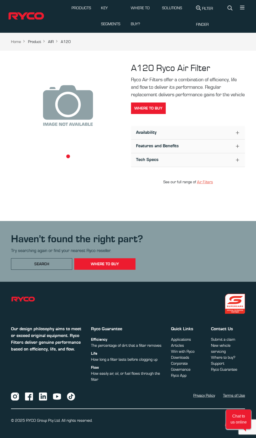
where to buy (105, 264)
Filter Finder (204, 16)
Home (16, 42)
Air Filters (205, 182)
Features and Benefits (157, 146)
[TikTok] (71, 396)
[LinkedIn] (43, 396)
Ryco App (178, 376)
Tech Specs (147, 160)
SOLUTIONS (172, 8)
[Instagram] (15, 396)
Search (41, 264)
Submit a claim (223, 340)
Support (217, 364)
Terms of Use (234, 396)
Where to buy (148, 108)
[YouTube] (57, 396)
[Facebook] (29, 396)
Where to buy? (223, 358)
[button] (242, 8)
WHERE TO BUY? (140, 16)
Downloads (180, 358)
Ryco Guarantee (224, 370)
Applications (181, 340)
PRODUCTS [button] (81, 8)
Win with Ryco (182, 352)
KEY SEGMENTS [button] (110, 16)
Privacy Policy (204, 396)
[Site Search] (230, 8)
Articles (177, 346)
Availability (146, 132)
